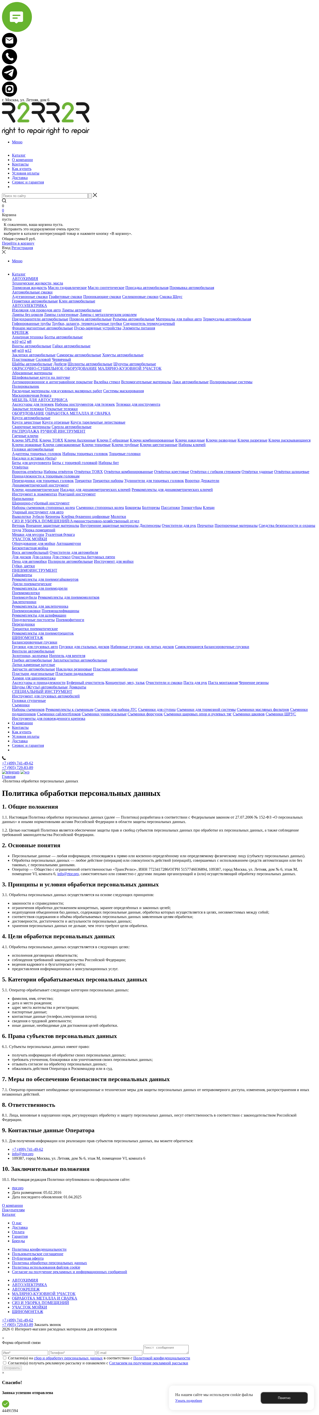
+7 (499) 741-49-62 (17, 763)
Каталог (9, 1214)
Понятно (284, 1398)
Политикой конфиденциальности (161, 1358)
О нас (17, 1223)
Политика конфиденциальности (39, 1249)
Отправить (12, 1368)
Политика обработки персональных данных (49, 1263)
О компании (12, 1205)
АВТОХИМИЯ (25, 1280)
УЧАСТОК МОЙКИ (29, 1307)
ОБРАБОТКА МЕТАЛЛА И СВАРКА (44, 1298)
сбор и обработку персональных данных (68, 1358)
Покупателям (13, 1210)
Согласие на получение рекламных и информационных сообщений (69, 1272)
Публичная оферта (28, 1258)
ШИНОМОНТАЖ (27, 1312)
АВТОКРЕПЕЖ (26, 1289)
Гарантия (20, 1236)
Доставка (20, 1227)
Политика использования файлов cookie (46, 1267)
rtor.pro (17, 1188)
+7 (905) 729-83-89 (17, 767)
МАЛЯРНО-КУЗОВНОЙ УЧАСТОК (44, 1294)
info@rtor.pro (68, 874)
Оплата (18, 1232)
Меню (17, 142)
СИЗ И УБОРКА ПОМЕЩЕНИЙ (40, 1303)
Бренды (18, 1241)
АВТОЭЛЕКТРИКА (29, 1285)
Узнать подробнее (188, 1401)
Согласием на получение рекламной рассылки (148, 1363)
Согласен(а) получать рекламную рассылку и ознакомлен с (98, 1363)
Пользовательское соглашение (37, 1254)
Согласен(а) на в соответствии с (99, 1358)
